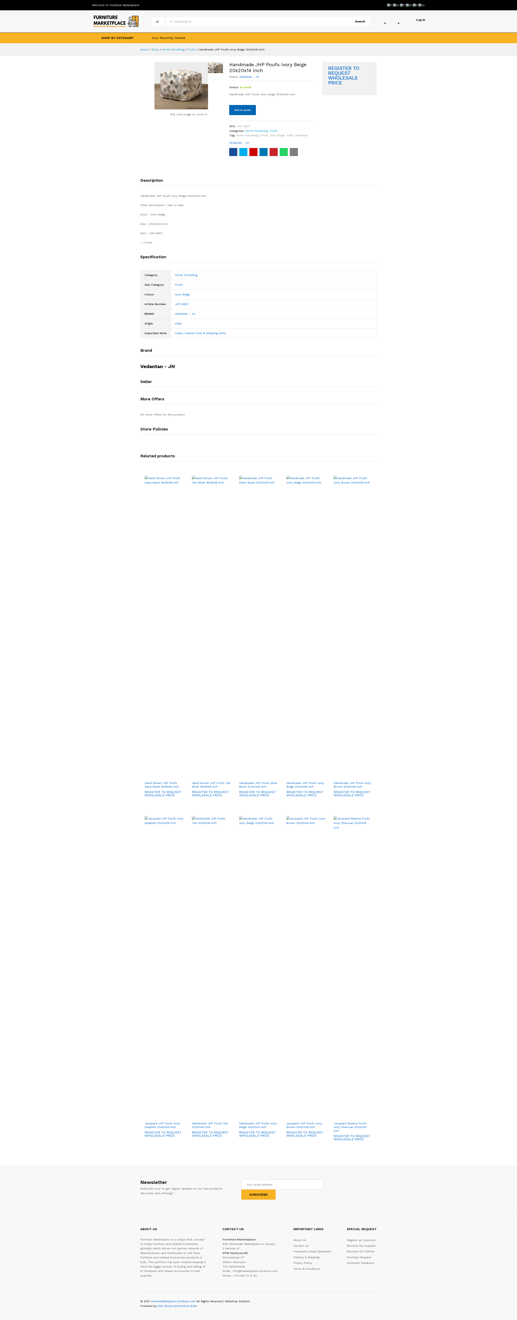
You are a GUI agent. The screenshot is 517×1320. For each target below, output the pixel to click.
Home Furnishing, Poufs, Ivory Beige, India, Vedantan (272, 135)
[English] (396, 4)
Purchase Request (359, 1257)
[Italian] (415, 4)
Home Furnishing (256, 130)
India (178, 323)
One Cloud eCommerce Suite (177, 1305)
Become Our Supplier (361, 1245)
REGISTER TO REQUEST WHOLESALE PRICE (343, 75)
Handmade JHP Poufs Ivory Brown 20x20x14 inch (352, 784)
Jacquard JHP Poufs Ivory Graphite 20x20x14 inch (162, 1125)
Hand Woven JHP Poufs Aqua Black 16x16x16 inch (162, 784)
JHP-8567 (182, 304)
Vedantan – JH (185, 313)
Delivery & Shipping (306, 1257)
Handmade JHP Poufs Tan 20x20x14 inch (210, 1125)
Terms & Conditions (306, 1268)
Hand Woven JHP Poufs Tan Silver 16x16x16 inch (211, 784)
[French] (403, 4)
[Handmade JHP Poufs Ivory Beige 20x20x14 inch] (233, 152)
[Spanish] (421, 4)
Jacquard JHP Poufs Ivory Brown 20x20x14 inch (304, 1125)
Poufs (273, 130)
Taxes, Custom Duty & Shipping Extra (200, 333)
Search (360, 21)
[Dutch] (390, 4)
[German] (409, 4)
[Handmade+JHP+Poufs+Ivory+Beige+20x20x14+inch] (243, 152)
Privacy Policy (302, 1262)
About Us (299, 1240)
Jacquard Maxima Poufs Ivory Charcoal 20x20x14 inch (350, 1127)
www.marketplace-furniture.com (173, 1301)
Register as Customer (361, 1240)
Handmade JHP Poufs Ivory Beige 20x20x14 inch (305, 784)
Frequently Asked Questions (312, 1251)
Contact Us (301, 1245)
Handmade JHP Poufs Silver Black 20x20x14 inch (258, 784)
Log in (420, 19)
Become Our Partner (361, 1251)
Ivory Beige (182, 294)
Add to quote (242, 110)
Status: (234, 87)
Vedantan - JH (249, 76)
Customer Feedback (360, 1262)
